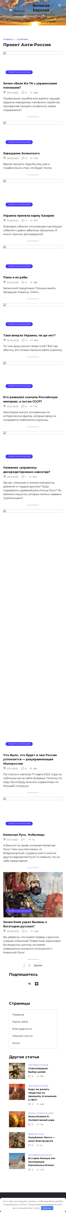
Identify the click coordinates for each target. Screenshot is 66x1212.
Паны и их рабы (15, 277)
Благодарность (22, 1028)
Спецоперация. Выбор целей (38, 1070)
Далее (38, 965)
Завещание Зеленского (21, 153)
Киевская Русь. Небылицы (24, 834)
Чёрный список (22, 1035)
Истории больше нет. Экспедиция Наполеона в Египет (42, 1162)
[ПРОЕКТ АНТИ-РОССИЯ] (33, 76)
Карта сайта (20, 1021)
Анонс (16, 1042)
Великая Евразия (41, 7)
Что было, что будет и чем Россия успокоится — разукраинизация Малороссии (30, 759)
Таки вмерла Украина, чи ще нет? (29, 335)
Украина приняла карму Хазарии (28, 215)
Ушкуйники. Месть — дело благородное (41, 1139)
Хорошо (47, 1208)
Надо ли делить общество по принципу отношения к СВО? (42, 1094)
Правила (18, 1014)
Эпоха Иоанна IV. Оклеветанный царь (41, 1118)
